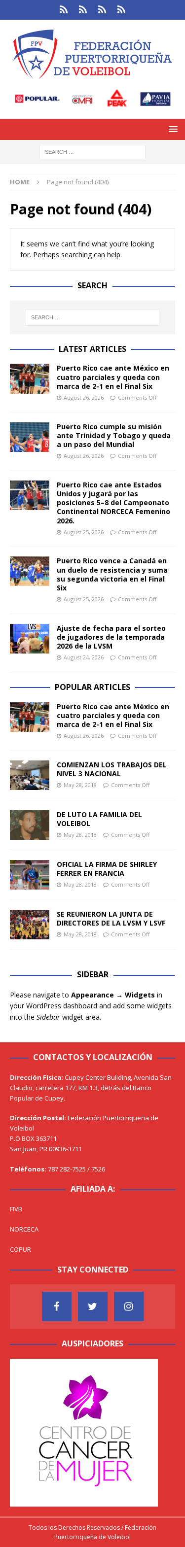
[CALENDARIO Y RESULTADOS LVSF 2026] (64, 10)
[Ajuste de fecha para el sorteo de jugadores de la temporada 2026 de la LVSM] (29, 638)
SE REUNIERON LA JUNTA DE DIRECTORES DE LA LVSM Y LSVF (111, 918)
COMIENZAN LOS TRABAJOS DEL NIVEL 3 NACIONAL (112, 769)
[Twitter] (93, 1306)
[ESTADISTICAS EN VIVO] (121, 10)
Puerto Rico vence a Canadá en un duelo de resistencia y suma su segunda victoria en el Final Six (112, 574)
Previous (22, 1430)
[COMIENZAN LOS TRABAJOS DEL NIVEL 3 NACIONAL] (29, 775)
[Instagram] (129, 1306)
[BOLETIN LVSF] (102, 10)
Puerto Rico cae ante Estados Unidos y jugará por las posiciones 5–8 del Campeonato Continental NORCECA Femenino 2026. (113, 502)
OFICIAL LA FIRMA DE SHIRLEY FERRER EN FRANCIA (107, 868)
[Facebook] (57, 1306)
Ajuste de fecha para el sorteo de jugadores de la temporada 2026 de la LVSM (111, 637)
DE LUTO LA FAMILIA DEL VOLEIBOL (99, 819)
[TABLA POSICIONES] (83, 10)
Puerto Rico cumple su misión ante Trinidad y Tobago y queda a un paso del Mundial (114, 435)
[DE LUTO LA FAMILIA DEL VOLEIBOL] (29, 825)
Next (145, 1430)
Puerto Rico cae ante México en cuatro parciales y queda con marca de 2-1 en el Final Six (113, 376)
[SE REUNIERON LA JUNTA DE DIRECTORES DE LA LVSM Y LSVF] (29, 924)
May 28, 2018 (80, 785)
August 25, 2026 (84, 532)
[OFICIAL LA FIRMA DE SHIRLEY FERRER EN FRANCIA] (29, 875)
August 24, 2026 (84, 657)
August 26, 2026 (84, 397)
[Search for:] (92, 151)
